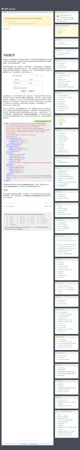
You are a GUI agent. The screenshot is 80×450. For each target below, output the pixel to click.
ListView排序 (62, 327)
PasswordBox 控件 (63, 108)
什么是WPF (61, 42)
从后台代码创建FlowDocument (67, 248)
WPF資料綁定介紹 (63, 171)
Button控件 (61, 103)
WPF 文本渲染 (61, 30)
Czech (32, 217)
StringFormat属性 (63, 184)
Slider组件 (61, 264)
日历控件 (60, 273)
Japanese (22, 221)
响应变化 (60, 180)
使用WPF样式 (62, 370)
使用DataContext (63, 174)
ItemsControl (62, 300)
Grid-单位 (61, 146)
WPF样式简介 (62, 368)
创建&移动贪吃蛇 (63, 418)
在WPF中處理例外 (63, 85)
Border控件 (61, 262)
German (22, 219)
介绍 (59, 160)
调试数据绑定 (62, 186)
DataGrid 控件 (62, 355)
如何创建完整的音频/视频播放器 (67, 388)
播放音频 (60, 384)
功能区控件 (61, 230)
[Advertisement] (27, 41)
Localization (34, 444)
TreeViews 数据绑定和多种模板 (67, 343)
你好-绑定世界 (62, 173)
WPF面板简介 (62, 133)
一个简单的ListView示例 (65, 314)
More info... (12, 22)
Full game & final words (65, 435)
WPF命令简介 (62, 194)
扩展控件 (60, 277)
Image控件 (61, 110)
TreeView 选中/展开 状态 (65, 345)
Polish (32, 221)
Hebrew (32, 219)
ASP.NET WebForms (23, 12)
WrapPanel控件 (62, 137)
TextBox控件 (61, 101)
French (11, 219)
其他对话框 (61, 212)
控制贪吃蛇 (61, 423)
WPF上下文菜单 (62, 224)
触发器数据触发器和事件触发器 (67, 371)
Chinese (22, 217)
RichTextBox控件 (63, 252)
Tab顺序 (59, 32)
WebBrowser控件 (63, 268)
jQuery (51, 12)
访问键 (59, 34)
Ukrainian (43, 222)
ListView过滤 (62, 331)
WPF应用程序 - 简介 (64, 76)
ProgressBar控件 (63, 266)
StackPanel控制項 (63, 139)
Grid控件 (60, 142)
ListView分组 (62, 325)
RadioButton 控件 (63, 107)
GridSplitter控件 (62, 150)
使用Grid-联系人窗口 (64, 152)
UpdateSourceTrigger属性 (65, 178)
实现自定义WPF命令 (64, 198)
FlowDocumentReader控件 (66, 246)
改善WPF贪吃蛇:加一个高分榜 (66, 431)
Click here (33, 227)
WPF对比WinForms (63, 44)
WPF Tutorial (9, 9)
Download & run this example (42, 121)
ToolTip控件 (60, 28)
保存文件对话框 (62, 210)
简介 (59, 414)
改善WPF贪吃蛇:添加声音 (65, 433)
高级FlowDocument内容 (65, 250)
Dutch (42, 217)
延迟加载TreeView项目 (64, 347)
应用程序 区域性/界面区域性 (66, 87)
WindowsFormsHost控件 (65, 270)
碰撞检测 (60, 425)
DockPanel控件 (62, 140)
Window (60, 77)
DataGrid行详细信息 (64, 359)
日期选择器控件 (62, 275)
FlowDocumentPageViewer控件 (67, 244)
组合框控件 (61, 271)
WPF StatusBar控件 (63, 228)
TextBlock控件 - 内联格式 (65, 97)
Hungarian (44, 219)
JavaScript (45, 12)
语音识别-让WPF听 (63, 391)
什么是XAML (61, 63)
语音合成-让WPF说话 (64, 389)
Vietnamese (12, 224)
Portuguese (44, 221)
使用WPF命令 (62, 196)
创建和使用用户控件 (63, 162)
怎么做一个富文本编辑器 (65, 254)
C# (30, 12)
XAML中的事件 (62, 67)
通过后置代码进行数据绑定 (65, 176)
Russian (11, 222)
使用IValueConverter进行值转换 (67, 182)
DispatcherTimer (63, 400)
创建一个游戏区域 (63, 416)
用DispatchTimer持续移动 (65, 420)
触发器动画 (61, 375)
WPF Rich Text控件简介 (65, 239)
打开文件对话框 (62, 208)
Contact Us (24, 444)
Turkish (32, 222)
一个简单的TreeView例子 (65, 341)
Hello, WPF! (61, 55)
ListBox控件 (61, 302)
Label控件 (61, 99)
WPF (5, 12)
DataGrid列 (61, 357)
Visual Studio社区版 (64, 53)
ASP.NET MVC (12, 12)
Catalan (11, 217)
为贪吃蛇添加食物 (63, 422)
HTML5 (39, 12)
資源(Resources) (63, 83)
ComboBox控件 (62, 304)
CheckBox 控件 (62, 105)
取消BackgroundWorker (65, 405)
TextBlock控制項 (63, 95)
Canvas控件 (61, 135)
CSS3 (34, 12)
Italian (11, 221)
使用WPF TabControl (64, 286)
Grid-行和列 (61, 144)
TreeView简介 (62, 339)
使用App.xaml (62, 79)
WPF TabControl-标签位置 (65, 288)
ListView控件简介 (63, 312)
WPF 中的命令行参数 (64, 81)
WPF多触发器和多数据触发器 (66, 373)
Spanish (22, 222)
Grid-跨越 (61, 148)
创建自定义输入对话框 (64, 214)
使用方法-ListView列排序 (65, 329)
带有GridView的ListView (65, 320)
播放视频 (60, 386)
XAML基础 (61, 65)
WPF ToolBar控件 (63, 226)
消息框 (60, 206)
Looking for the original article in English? (21, 23)
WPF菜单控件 (62, 223)
